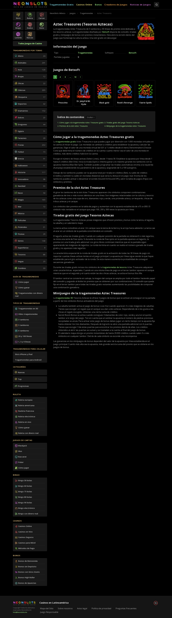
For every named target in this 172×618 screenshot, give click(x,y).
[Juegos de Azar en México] (31, 4)
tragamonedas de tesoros (114, 267)
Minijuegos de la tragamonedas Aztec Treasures (126, 126)
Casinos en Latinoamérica (54, 602)
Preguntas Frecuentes (126, 608)
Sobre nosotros (65, 608)
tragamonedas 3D (64, 298)
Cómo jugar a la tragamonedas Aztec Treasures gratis (81, 122)
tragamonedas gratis (66, 141)
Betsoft (105, 32)
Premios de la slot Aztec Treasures (73, 126)
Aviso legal (82, 608)
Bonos (16, 555)
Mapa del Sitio (46, 608)
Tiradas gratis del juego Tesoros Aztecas (123, 122)
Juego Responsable (49, 612)
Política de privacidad (101, 608)
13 (75, 77)
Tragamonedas (85, 52)
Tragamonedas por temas (27, 50)
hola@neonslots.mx (20, 612)
